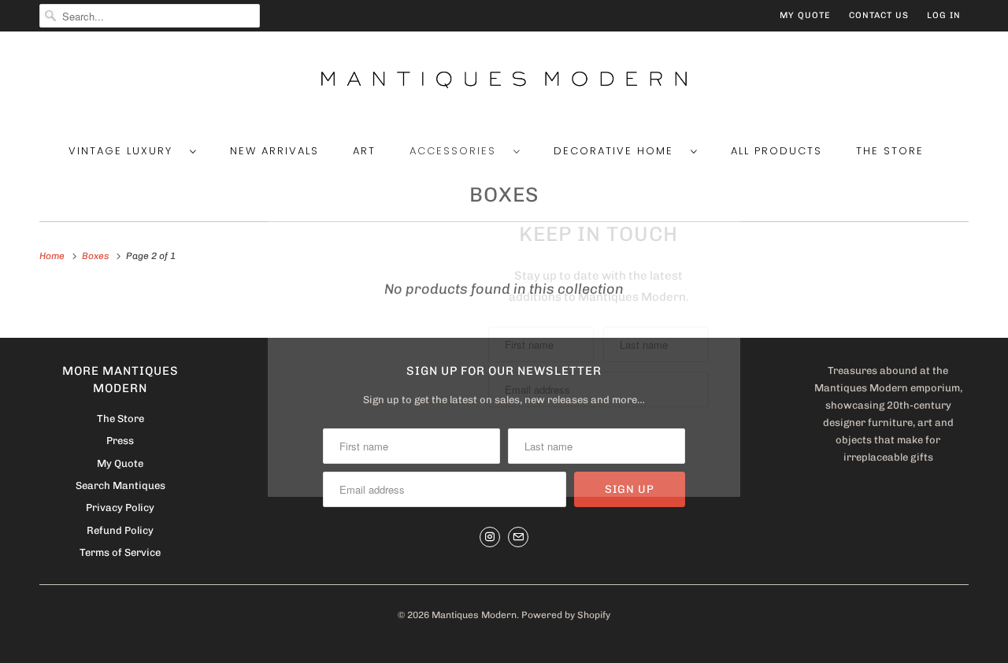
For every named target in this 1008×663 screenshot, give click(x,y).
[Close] (726, 180)
